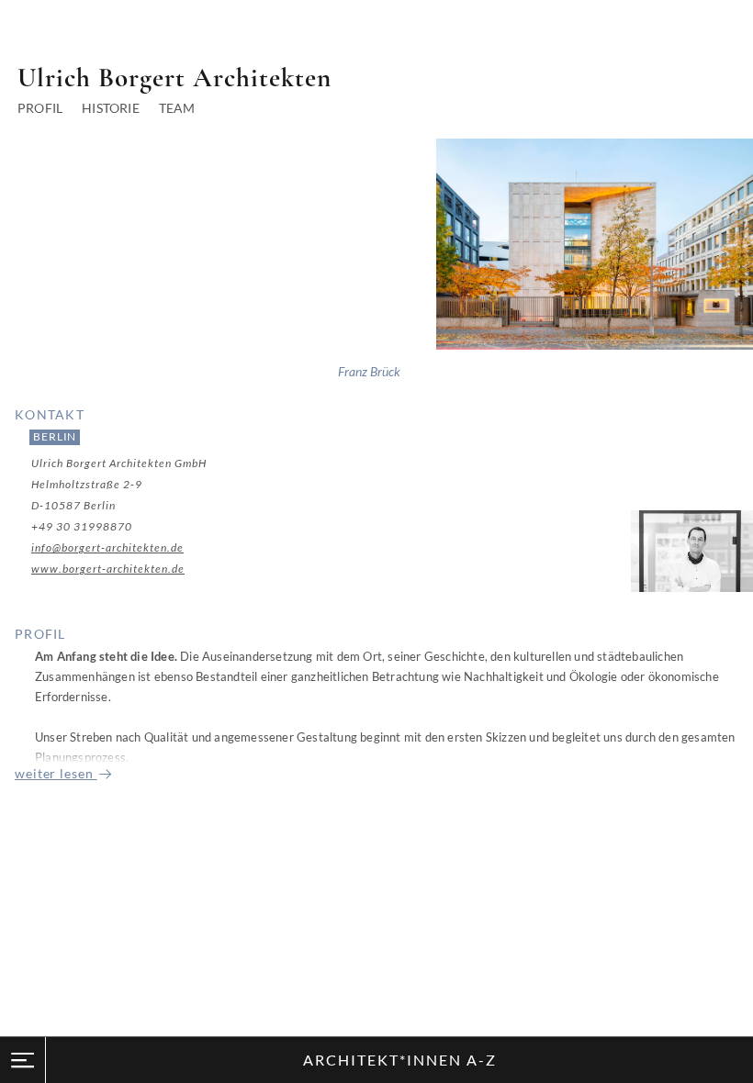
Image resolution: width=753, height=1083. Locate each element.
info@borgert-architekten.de (107, 547)
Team (177, 108)
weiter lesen (56, 773)
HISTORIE (111, 108)
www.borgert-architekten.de (108, 568)
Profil (39, 108)
